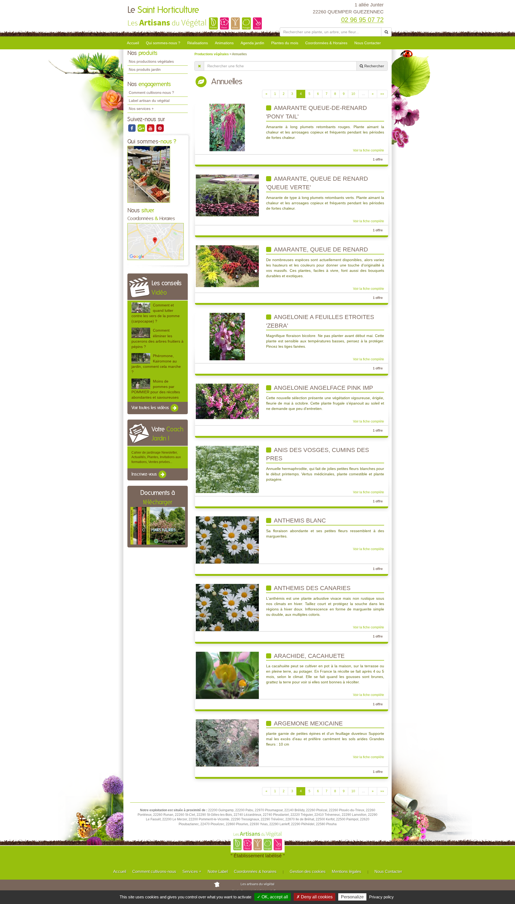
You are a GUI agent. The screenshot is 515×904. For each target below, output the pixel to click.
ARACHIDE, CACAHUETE (309, 656)
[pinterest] (160, 128)
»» (382, 94)
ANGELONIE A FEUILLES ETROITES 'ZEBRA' (320, 321)
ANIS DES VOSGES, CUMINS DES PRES (317, 454)
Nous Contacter (367, 43)
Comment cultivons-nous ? (151, 92)
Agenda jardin (252, 43)
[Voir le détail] (140, 307)
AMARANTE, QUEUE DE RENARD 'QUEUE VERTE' (317, 183)
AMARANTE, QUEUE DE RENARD (320, 249)
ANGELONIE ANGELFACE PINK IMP (323, 387)
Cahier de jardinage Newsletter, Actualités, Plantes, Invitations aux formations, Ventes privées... (156, 457)
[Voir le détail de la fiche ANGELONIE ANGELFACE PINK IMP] (227, 401)
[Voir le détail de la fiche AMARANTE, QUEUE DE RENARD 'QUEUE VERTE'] (227, 195)
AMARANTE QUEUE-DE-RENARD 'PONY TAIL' (316, 112)
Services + (191, 871)
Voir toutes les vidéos (150, 408)
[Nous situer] (155, 241)
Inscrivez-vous (144, 474)
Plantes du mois (284, 43)
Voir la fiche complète (368, 150)
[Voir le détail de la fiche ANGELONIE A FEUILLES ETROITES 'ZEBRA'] (227, 336)
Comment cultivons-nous (154, 871)
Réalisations (197, 43)
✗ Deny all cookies (314, 897)
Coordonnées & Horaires (326, 43)
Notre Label (218, 871)
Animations (224, 43)
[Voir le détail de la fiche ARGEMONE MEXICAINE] (227, 742)
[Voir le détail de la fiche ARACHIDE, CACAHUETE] (227, 675)
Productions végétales (212, 54)
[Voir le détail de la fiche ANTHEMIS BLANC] (227, 540)
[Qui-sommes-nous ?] (148, 174)
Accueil (133, 43)
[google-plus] (141, 128)
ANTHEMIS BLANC (299, 520)
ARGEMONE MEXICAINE (308, 723)
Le (163, 10)
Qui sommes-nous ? (163, 43)
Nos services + (141, 108)
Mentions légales (346, 871)
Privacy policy (381, 897)
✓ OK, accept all (272, 897)
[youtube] (151, 128)
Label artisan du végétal (149, 100)
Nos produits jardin (145, 69)
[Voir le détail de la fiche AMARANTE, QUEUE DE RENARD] (227, 266)
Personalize (352, 897)
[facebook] (132, 128)
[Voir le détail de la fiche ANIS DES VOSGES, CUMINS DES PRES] (227, 469)
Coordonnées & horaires (255, 871)
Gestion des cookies (308, 871)
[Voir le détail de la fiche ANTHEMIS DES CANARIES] (227, 607)
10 (353, 94)
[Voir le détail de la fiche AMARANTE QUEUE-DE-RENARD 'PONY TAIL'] (227, 127)
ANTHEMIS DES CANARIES (312, 588)
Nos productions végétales (151, 61)
